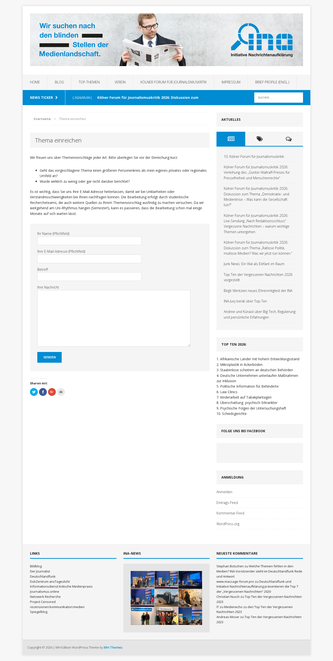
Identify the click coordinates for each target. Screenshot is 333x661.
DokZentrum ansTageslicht (50, 581)
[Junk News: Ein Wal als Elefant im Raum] (166, 598)
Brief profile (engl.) (272, 82)
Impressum (231, 82)
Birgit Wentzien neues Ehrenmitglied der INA (258, 290)
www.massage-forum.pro (235, 581)
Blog (59, 82)
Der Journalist (40, 571)
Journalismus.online (44, 591)
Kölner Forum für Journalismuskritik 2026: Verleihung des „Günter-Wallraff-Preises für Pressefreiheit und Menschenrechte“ (257, 172)
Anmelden (224, 492)
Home (35, 82)
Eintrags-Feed (227, 502)
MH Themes (113, 647)
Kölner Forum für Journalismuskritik (173, 82)
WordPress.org (227, 523)
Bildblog (36, 566)
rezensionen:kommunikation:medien (57, 607)
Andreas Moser (227, 617)
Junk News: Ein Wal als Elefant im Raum (254, 263)
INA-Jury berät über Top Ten (245, 301)
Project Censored (43, 602)
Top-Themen (89, 82)
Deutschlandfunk (43, 576)
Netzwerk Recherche (45, 596)
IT (217, 607)
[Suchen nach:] (278, 97)
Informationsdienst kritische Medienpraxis (61, 586)
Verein (120, 82)
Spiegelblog (38, 612)
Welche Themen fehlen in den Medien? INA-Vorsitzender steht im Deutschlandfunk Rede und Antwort (259, 571)
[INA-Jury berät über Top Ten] (166, 616)
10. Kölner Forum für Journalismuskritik (254, 156)
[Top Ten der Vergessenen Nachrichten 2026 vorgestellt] (190, 598)
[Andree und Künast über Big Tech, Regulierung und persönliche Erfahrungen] (190, 616)
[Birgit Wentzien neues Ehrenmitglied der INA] (142, 616)
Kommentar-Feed (230, 513)
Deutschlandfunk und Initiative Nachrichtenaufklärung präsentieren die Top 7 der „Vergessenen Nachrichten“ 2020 (257, 586)
